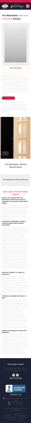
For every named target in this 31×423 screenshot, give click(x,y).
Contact (21, 419)
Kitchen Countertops (10, 417)
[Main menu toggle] (27, 6)
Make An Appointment (15, 1)
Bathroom (8, 415)
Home (9, 413)
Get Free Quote (8, 98)
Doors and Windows (20, 415)
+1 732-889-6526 (18, 404)
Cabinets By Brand (19, 413)
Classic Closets (22, 417)
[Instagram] (17, 375)
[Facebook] (13, 375)
